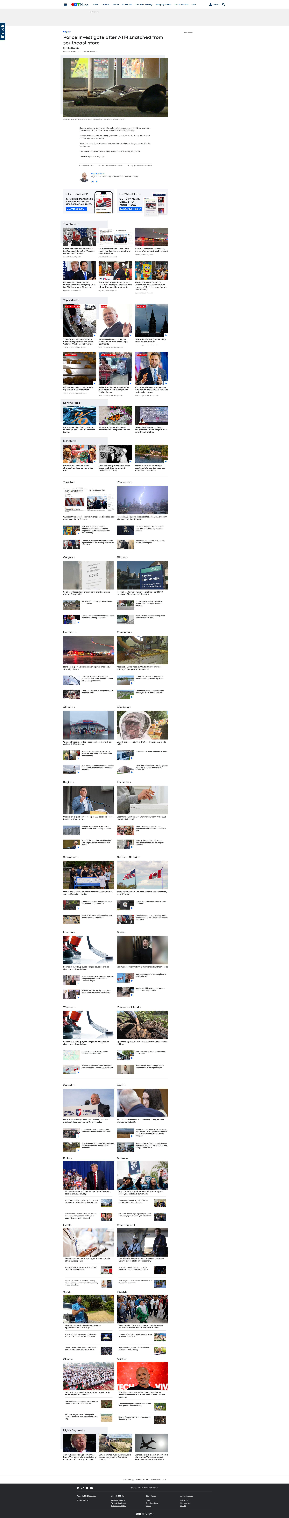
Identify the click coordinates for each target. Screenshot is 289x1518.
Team (164, 1480)
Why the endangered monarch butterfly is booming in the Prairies (114, 428)
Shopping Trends (163, 5)
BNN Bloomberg (152, 1503)
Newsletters (155, 1480)
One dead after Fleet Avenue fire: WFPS (151, 751)
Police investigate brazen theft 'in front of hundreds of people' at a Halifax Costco (114, 389)
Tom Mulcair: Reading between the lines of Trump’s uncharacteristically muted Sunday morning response (79, 1457)
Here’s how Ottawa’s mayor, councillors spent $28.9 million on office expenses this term (140, 593)
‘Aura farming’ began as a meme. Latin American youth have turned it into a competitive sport (141, 1326)
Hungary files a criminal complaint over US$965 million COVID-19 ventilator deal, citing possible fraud (152, 1145)
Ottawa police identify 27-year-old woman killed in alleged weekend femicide (149, 603)
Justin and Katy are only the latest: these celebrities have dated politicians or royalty (114, 468)
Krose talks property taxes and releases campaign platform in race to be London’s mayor (98, 978)
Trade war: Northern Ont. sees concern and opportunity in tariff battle (142, 893)
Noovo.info (184, 1500)
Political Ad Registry (118, 1506)
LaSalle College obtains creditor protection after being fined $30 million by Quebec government (97, 679)
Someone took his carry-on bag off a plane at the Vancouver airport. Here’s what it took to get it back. (151, 1457)
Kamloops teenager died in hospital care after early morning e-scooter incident (150, 529)
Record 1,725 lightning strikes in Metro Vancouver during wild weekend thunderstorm (142, 518)
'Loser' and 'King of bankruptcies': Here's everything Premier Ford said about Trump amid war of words (115, 284)
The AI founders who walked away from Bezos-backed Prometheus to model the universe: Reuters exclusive (142, 1394)
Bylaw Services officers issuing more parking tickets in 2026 (150, 617)
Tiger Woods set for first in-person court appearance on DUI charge (83, 1326)
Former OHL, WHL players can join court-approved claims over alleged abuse (86, 968)
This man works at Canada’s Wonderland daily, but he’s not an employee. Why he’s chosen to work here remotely (151, 286)
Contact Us (140, 1480)
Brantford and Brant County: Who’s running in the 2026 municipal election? (141, 818)
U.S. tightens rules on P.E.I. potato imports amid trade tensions (78, 388)
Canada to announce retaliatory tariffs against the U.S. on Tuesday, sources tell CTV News (78, 251)
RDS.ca (183, 1506)
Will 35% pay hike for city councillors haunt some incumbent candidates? (96, 991)
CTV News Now (181, 5)
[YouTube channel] (87, 1487)
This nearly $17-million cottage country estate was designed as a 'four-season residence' (150, 468)
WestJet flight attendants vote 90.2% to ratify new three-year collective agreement (141, 1193)
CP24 (148, 1500)
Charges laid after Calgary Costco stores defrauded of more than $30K (96, 1130)
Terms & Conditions (118, 1503)
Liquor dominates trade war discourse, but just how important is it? (97, 902)
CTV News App (128, 1480)
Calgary (66, 32)
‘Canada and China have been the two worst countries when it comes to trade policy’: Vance (151, 389)
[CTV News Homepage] (79, 4)
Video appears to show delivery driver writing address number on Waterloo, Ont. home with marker (78, 341)
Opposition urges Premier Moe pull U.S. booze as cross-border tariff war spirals (88, 818)
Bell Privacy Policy (118, 1500)
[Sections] (65, 4)
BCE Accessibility (83, 1500)
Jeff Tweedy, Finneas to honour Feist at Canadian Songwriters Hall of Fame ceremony (141, 1259)
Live (194, 5)
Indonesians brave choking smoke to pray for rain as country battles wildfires (87, 1393)
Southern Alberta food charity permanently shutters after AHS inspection (86, 593)
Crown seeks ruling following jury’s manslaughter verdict (142, 967)
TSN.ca (148, 1506)
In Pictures (127, 5)
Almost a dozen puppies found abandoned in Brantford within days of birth (151, 829)
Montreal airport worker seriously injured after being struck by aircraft (151, 250)
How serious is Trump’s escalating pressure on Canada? (150, 340)
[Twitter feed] (78, 1487)
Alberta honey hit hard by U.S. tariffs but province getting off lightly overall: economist (139, 668)
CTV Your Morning (144, 5)
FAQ (147, 1480)
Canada (105, 5)
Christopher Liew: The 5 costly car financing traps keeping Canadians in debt (79, 429)
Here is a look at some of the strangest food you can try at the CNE (78, 468)
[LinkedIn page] (91, 1487)
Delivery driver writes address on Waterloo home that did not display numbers (149, 843)
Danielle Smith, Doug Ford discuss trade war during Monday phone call (98, 617)
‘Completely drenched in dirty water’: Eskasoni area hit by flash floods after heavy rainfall (97, 753)
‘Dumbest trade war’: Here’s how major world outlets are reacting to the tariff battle (114, 251)
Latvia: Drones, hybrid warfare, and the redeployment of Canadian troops (115, 1457)
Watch (116, 5)
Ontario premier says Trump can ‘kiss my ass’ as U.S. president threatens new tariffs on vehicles (87, 1121)
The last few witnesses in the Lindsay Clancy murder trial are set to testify (140, 1121)
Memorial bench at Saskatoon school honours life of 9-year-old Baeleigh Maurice (87, 893)
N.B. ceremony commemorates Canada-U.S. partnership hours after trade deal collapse (98, 768)
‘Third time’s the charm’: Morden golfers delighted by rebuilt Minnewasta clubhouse (152, 768)
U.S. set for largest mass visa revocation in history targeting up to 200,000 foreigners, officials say (79, 284)
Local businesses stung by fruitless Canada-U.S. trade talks (141, 743)
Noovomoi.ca (185, 1503)
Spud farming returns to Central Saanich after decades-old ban (142, 1043)
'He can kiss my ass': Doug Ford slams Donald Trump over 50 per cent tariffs (113, 341)
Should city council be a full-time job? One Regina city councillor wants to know (96, 843)
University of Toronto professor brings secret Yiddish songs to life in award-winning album (151, 429)
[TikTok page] (82, 1487)
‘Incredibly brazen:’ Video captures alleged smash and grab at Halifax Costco (88, 743)
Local (95, 5)
